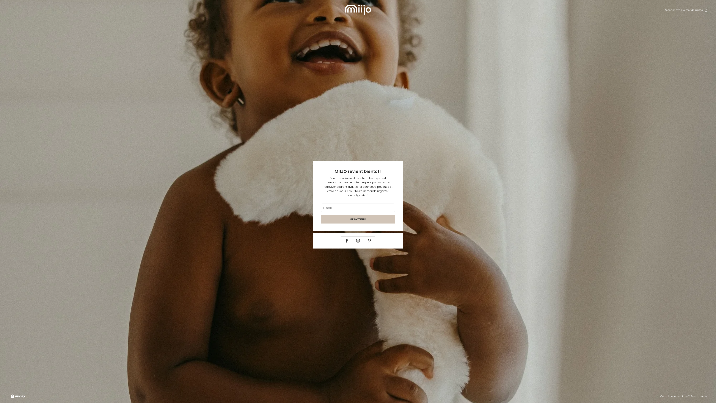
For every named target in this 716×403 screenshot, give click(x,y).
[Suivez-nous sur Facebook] (346, 241)
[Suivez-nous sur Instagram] (358, 241)
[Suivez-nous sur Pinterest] (369, 241)
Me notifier (358, 219)
